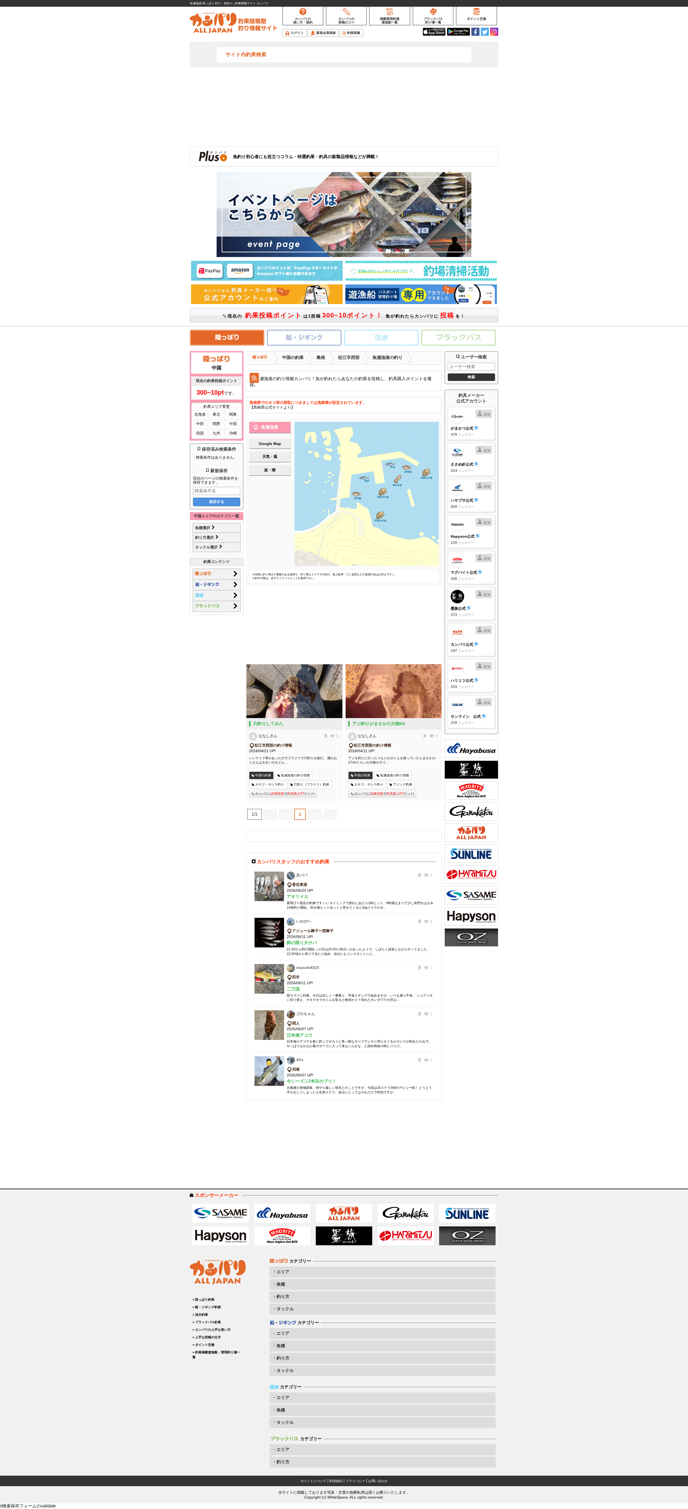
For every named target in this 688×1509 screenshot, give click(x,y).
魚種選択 (203, 528)
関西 (216, 424)
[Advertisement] (344, 106)
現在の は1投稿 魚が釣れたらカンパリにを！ (345, 315)
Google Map (270, 443)
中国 (233, 424)
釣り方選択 (205, 537)
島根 (321, 357)
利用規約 (335, 1481)
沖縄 (233, 433)
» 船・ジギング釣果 (206, 1307)
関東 (233, 414)
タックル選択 (207, 547)
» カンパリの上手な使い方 (211, 1330)
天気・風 (269, 456)
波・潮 (269, 470)
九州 (216, 433)
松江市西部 (349, 357)
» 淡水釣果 (200, 1315)
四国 (200, 433)
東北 (216, 414)
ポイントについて (313, 1481)
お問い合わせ (378, 1481)
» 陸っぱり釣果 (203, 1299)
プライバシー (355, 1481)
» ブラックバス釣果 (206, 1322)
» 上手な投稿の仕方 (206, 1337)
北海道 (200, 414)
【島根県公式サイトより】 (272, 407)
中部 (200, 424)
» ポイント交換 (203, 1345)
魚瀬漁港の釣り (387, 357)
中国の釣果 (293, 357)
